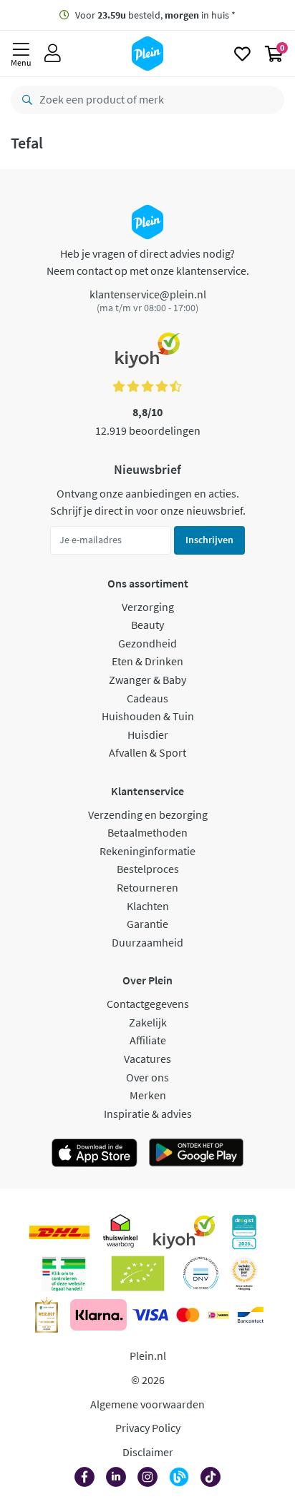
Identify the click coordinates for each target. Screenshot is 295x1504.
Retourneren (147, 887)
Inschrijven (209, 539)
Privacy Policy (147, 1427)
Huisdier (147, 734)
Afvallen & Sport (147, 752)
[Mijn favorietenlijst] (242, 54)
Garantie (147, 924)
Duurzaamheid (147, 942)
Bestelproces (148, 869)
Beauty (147, 624)
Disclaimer (147, 1452)
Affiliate (148, 1040)
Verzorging (148, 607)
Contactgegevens (148, 1003)
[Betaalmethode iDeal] (218, 1314)
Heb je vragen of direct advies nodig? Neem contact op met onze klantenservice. (148, 262)
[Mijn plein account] (52, 54)
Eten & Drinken (147, 661)
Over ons (147, 1077)
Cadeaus (147, 698)
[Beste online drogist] (244, 1273)
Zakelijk (148, 1022)
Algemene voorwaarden (147, 1404)
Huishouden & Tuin (148, 716)
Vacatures (147, 1058)
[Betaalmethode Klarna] (98, 1314)
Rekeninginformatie (147, 851)
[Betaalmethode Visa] (150, 1315)
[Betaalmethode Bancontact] (250, 1314)
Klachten (148, 906)
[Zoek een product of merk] (24, 100)
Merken (148, 1095)
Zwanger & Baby (147, 679)
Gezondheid (147, 643)
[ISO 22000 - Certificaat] (200, 1273)
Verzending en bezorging (148, 814)
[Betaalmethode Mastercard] (188, 1314)
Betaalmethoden (147, 832)
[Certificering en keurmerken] (137, 1273)
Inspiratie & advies (148, 1113)
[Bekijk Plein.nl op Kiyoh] (184, 1232)
